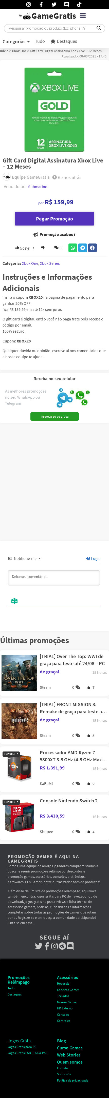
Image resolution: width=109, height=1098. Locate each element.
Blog (61, 1041)
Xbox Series (50, 263)
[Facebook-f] (47, 946)
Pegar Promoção (54, 218)
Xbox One (19, 51)
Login (95, 558)
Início (4, 51)
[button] (82, 16)
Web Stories (69, 1055)
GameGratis (53, 15)
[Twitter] (39, 946)
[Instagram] (55, 946)
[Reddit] (62, 946)
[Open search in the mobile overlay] (54, 28)
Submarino (37, 186)
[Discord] (70, 946)
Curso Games (70, 1048)
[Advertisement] (54, 480)
